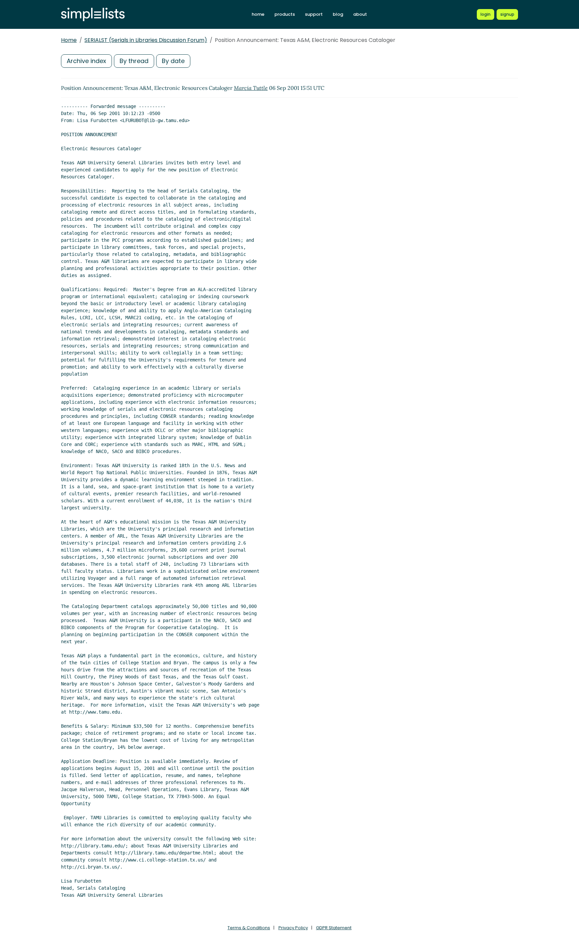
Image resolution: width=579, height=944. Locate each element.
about (360, 14)
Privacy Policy (293, 928)
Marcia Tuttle (251, 88)
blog (338, 14)
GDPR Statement (333, 928)
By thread (134, 61)
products (284, 14)
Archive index (86, 61)
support (314, 14)
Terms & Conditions (249, 928)
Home (69, 40)
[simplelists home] (93, 14)
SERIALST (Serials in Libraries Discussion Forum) (145, 40)
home (258, 14)
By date (173, 61)
